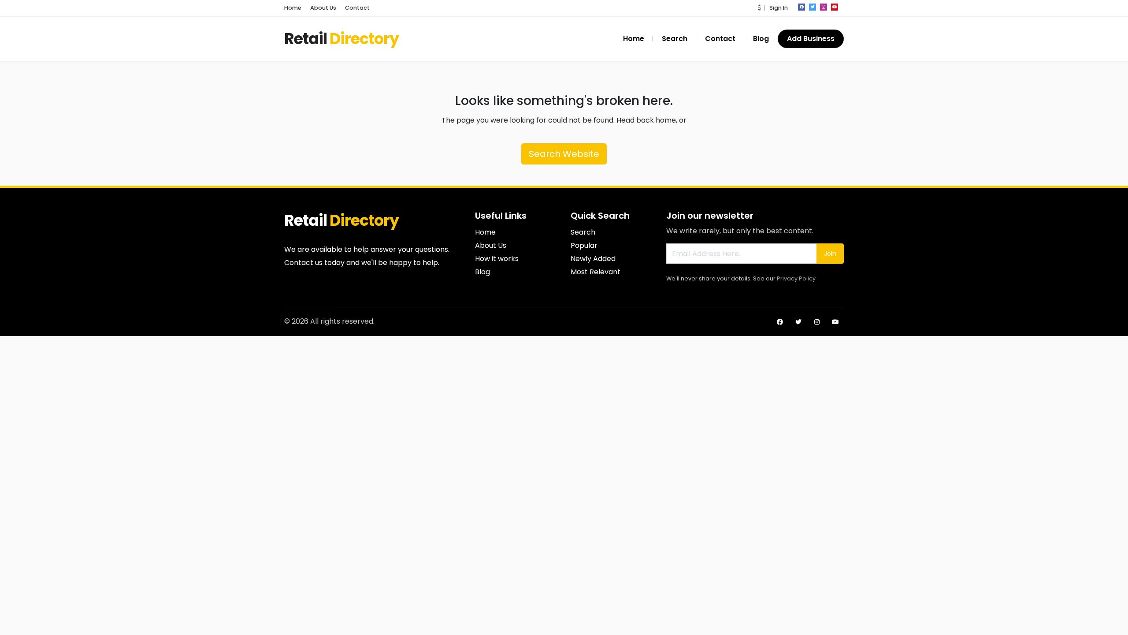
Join (830, 253)
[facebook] (801, 7)
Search (674, 39)
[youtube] (834, 7)
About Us (323, 7)
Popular (584, 245)
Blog (761, 39)
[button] (759, 7)
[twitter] (812, 7)
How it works (497, 259)
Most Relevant (595, 272)
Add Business (811, 39)
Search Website (564, 154)
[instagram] (823, 7)
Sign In (778, 7)
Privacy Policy (796, 278)
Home (292, 7)
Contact (357, 7)
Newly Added (593, 259)
